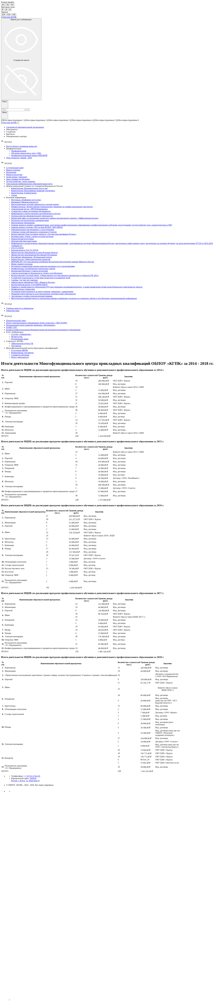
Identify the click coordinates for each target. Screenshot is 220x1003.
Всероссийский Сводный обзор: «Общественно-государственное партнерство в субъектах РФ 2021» (55, 275)
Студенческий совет (15, 168)
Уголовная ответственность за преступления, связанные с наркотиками (42, 291)
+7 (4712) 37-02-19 (32, 776)
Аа (3, 5)
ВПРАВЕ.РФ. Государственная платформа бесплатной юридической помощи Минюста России (52, 262)
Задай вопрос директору (16, 177)
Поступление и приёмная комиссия (21, 146)
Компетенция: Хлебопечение (24, 193)
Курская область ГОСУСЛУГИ (24, 250)
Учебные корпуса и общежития (19, 308)
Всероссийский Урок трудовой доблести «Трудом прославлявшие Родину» (43, 234)
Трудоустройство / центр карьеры (20, 181)
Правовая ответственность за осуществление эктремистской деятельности (43, 294)
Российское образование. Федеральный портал (31, 257)
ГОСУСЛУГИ (17, 248)
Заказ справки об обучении (18, 179)
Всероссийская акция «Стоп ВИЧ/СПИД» (29, 285)
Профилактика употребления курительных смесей (33, 269)
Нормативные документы (22, 353)
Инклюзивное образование (23, 223)
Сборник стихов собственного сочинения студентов (34, 232)
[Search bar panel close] (29, 109)
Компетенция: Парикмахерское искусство (29, 188)
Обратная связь (12, 311)
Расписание (11, 172)
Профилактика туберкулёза (23, 289)
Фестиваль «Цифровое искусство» (26, 200)
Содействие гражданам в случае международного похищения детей (40, 278)
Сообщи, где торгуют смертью (24, 280)
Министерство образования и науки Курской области (34, 252)
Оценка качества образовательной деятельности (32, 216)
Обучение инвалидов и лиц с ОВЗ (26, 153)
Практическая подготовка (22, 239)
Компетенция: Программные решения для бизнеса (33, 191)
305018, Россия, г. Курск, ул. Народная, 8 (25, 779)
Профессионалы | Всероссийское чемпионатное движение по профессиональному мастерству (52, 207)
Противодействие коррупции (24, 241)
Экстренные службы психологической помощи (31, 296)
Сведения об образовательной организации (25, 127)
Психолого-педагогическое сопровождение (30, 220)
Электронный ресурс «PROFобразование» (29, 209)
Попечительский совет (16, 320)
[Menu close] (18, 122)
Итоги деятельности (20, 357)
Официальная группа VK (22, 343)
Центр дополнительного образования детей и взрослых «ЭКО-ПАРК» (36, 323)
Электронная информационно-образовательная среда (29, 184)
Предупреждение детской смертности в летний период (35, 204)
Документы (16, 346)
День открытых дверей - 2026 (19, 158)
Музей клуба (16, 337)
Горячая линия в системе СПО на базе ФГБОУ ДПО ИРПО (37, 227)
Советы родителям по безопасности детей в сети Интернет (37, 273)
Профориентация (18, 151)
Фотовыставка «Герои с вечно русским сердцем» (32, 236)
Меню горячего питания (21, 264)
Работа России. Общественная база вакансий (30, 259)
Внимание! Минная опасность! (24, 202)
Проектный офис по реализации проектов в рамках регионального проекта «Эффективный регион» (55, 218)
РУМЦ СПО (11, 327)
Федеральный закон (19, 339)
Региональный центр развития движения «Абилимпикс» (31, 325)
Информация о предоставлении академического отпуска (35, 213)
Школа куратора (13, 170)
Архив (14, 195)
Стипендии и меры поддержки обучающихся (30, 211)
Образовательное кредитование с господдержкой (32, 230)
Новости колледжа (14, 174)
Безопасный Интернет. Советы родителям (29, 271)
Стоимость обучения (20, 355)
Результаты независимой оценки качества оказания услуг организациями (43, 266)
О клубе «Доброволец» (21, 334)
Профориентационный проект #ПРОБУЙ (29, 155)
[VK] (13, 791)
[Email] (115, 1000)
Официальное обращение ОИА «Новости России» (33, 282)
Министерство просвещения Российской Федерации (34, 255)
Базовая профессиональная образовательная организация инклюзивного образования (43, 330)
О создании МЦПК (19, 350)
